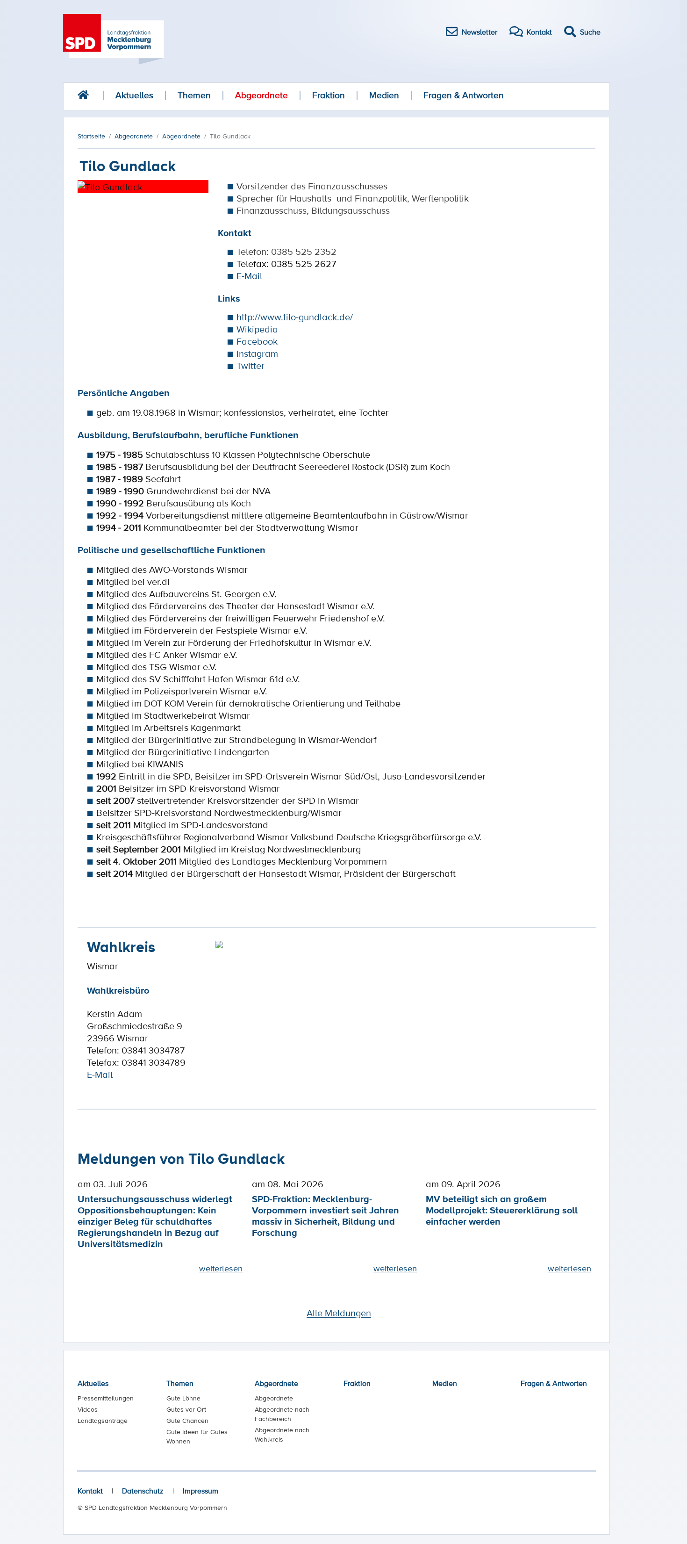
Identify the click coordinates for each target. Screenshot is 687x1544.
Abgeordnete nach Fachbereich (282, 1414)
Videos (88, 1409)
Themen (194, 95)
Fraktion (328, 95)
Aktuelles (134, 95)
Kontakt (90, 1491)
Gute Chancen (187, 1420)
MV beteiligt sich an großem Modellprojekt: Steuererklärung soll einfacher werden (502, 1209)
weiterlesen (221, 1268)
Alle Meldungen (339, 1313)
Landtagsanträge (103, 1420)
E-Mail (249, 275)
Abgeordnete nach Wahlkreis (282, 1434)
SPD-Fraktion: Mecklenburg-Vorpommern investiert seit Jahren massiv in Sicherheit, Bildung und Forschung (325, 1215)
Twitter (250, 365)
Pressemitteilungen (106, 1398)
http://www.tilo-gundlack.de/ (294, 317)
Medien (384, 95)
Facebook (257, 341)
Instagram (257, 353)
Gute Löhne (183, 1398)
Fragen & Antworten (463, 95)
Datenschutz (143, 1491)
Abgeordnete (261, 95)
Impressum (200, 1491)
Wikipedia (257, 329)
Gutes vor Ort (186, 1409)
